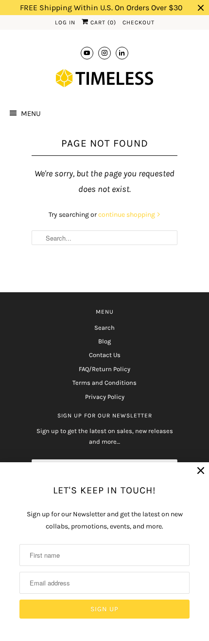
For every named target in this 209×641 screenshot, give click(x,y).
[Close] (200, 471)
